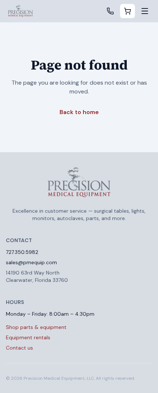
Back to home (79, 112)
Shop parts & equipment (36, 327)
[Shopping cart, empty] (127, 11)
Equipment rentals (28, 337)
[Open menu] (144, 11)
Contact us (19, 347)
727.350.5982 (22, 252)
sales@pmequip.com (31, 262)
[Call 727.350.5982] (110, 11)
